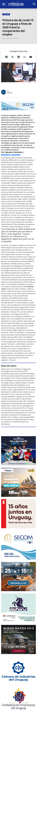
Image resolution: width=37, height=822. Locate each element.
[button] (6, 58)
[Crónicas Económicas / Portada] (16, 4)
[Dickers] (18, 608)
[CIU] (18, 670)
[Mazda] (18, 639)
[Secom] (18, 105)
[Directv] (18, 450)
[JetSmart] (18, 482)
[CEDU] (18, 699)
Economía (6, 14)
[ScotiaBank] (18, 513)
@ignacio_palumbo (10, 154)
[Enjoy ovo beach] (18, 576)
